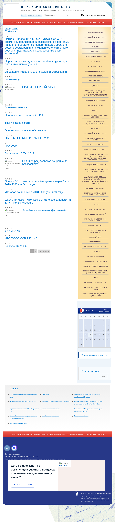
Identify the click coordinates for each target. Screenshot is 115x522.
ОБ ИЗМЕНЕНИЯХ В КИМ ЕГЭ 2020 (27, 138)
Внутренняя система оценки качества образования (95, 194)
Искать (68, 15)
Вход (103, 376)
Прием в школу (95, 52)
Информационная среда (95, 256)
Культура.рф (45, 394)
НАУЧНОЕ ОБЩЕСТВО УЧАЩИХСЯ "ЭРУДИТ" (95, 288)
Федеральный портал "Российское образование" (23, 401)
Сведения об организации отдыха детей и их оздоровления (95, 272)
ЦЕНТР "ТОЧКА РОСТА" (95, 66)
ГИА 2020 (11, 145)
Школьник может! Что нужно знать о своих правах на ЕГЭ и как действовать (38, 201)
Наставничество (95, 242)
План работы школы (95, 105)
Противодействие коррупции (95, 37)
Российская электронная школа (50, 416)
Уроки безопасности (17, 122)
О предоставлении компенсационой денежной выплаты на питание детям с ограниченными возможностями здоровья (95, 179)
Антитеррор (95, 128)
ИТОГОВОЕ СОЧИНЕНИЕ (21, 238)
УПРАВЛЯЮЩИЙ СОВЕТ (95, 225)
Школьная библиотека (95, 145)
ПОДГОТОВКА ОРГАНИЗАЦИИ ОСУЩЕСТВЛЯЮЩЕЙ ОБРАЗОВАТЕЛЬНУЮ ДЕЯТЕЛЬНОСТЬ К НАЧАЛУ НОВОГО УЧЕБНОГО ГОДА (95, 93)
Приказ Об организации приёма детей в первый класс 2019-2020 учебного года (38, 183)
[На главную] (22, 15)
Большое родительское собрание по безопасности (44, 162)
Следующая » (44, 251)
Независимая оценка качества (94, 355)
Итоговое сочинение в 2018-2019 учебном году (34, 192)
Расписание (95, 61)
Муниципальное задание (95, 101)
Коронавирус (13, 79)
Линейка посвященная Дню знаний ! (44, 210)
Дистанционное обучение (95, 71)
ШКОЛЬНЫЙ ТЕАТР (95, 237)
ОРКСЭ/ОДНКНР (95, 251)
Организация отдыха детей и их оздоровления (95, 295)
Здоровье (95, 85)
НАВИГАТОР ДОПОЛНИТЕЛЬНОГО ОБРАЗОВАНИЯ (95, 220)
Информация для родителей (95, 214)
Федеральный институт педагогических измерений (56, 401)
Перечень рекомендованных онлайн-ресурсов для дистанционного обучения (36, 63)
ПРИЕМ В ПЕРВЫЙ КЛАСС (39, 86)
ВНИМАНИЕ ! (13, 230)
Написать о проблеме (23, 485)
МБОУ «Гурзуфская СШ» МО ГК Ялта (45, 7)
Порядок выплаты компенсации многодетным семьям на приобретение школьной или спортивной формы (95, 157)
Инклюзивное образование (95, 200)
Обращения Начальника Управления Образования (36, 71)
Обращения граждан (95, 32)
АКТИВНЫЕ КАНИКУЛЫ (95, 76)
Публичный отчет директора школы (95, 139)
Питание (95, 47)
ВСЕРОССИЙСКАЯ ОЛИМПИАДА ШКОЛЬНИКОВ (95, 231)
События (15, 28)
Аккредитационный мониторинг (95, 56)
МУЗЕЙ (95, 277)
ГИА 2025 (95, 110)
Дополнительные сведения (95, 42)
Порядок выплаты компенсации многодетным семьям (95, 170)
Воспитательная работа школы (95, 149)
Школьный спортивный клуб (95, 247)
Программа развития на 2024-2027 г (95, 266)
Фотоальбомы (91, 22)
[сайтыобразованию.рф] (109, 5)
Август (106, 309)
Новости (45, 22)
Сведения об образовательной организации (25, 22)
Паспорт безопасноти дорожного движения (95, 116)
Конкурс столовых (16, 246)
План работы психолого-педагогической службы (95, 122)
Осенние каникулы (16, 107)
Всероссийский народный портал (51, 409)
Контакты (101, 22)
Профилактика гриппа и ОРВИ (24, 115)
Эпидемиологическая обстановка (25, 130)
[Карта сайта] (25, 15)
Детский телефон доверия (95, 188)
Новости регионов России (81, 416)
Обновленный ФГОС (57, 22)
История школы (95, 81)
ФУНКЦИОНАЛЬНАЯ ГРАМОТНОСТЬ (95, 261)
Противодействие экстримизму (95, 165)
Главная (7, 28)
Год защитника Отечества (95, 209)
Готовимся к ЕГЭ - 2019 (19, 153)
